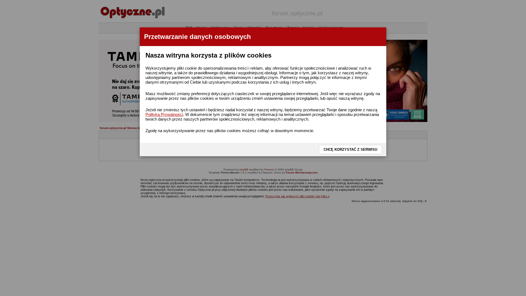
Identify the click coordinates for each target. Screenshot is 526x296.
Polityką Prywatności (164, 114)
